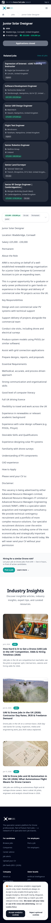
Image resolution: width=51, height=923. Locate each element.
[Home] (3, 14)
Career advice (8, 852)
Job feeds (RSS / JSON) (12, 865)
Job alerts (7, 856)
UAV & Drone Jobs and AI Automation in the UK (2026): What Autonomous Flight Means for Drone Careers (25, 779)
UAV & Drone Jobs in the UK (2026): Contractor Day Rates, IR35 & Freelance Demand (25, 715)
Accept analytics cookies (16, 913)
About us (6, 876)
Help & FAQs (8, 881)
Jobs (13, 14)
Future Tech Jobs (19, 2)
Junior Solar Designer (30, 14)
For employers (33, 847)
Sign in (47, 2)
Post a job (9, 570)
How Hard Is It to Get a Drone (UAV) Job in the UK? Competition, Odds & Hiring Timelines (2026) (25, 651)
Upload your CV (9, 861)
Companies (7, 847)
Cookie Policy (11, 907)
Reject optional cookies (35, 913)
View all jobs (42, 55)
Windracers (12, 129)
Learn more (23, 570)
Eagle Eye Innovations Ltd (18, 70)
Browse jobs (8, 843)
